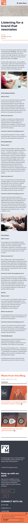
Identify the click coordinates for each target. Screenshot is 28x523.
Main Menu (23, 3)
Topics (4, 382)
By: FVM (3, 34)
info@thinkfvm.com (6, 508)
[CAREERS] (7, 511)
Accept (6, 520)
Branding (3, 38)
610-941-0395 (4, 505)
